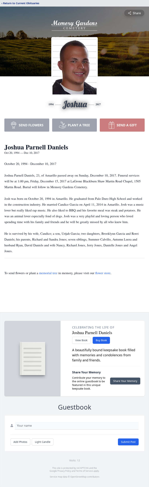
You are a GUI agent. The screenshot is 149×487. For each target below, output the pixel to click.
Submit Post (128, 442)
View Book (81, 340)
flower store (102, 273)
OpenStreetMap (78, 476)
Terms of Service (84, 470)
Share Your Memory (125, 381)
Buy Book (101, 340)
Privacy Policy (64, 470)
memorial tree (48, 273)
